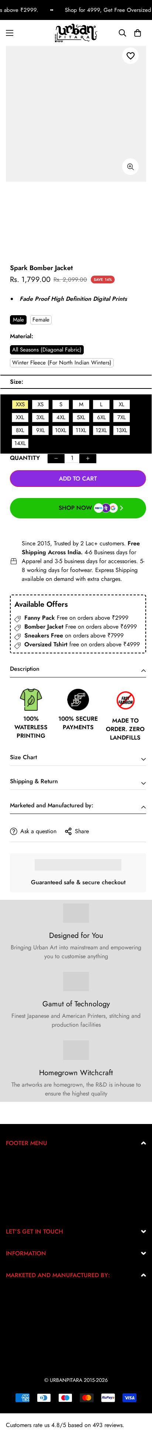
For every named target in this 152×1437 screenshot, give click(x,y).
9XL (40, 430)
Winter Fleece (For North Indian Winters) (61, 363)
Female (40, 320)
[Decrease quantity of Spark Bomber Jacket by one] (56, 458)
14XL (20, 443)
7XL (121, 417)
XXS (20, 404)
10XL (60, 430)
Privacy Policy (23, 1174)
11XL (81, 430)
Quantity (25, 458)
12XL (101, 430)
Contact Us (19, 1210)
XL (121, 404)
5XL (81, 417)
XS (41, 404)
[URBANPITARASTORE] (76, 33)
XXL (20, 417)
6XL (101, 417)
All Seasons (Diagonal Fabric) (47, 350)
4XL (60, 417)
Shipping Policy (25, 1198)
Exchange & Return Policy (38, 1162)
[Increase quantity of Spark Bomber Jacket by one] (87, 458)
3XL (40, 417)
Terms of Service (26, 1186)
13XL (121, 430)
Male (18, 320)
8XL (20, 430)
